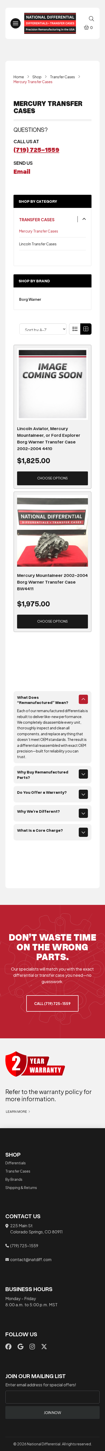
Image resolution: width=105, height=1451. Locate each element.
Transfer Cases (37, 219)
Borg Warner (30, 299)
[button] (15, 23)
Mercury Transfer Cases (38, 231)
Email (22, 171)
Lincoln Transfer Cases (38, 243)
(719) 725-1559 (36, 149)
